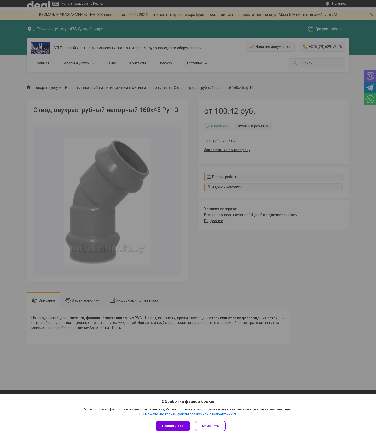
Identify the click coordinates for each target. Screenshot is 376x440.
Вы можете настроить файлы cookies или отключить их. (186, 414)
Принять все (172, 426)
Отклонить (210, 426)
